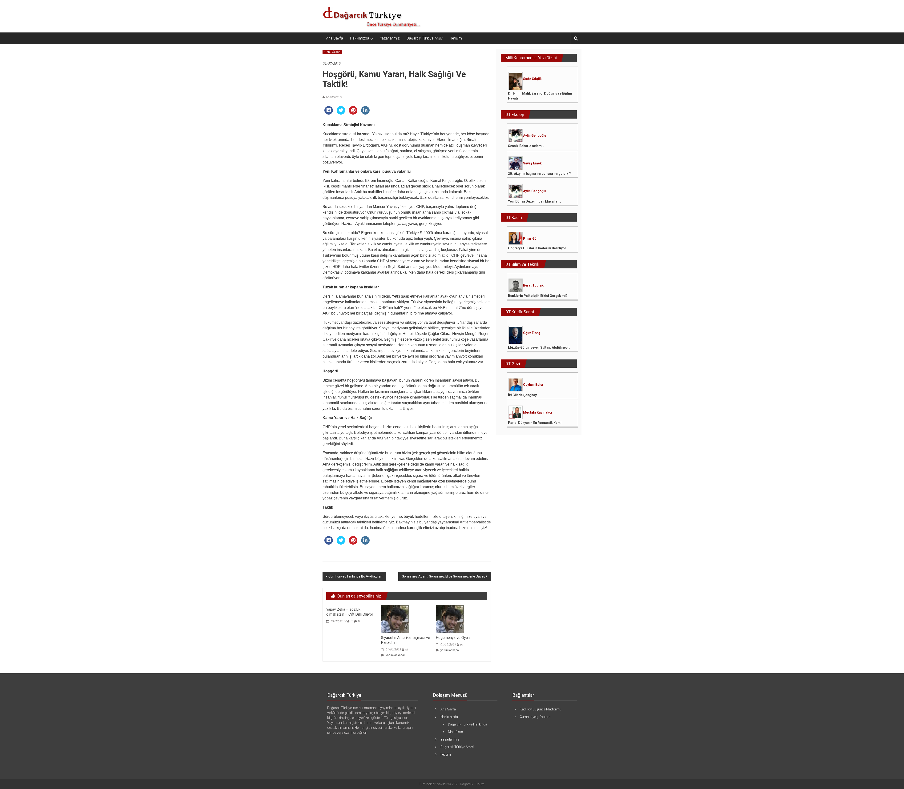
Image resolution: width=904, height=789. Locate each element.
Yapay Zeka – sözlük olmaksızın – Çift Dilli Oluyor (349, 612)
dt (352, 621)
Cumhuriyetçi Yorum (535, 717)
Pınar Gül (530, 238)
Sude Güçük (532, 79)
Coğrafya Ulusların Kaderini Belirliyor (537, 248)
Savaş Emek (532, 163)
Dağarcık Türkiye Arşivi (425, 38)
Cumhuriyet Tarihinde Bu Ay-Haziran (355, 576)
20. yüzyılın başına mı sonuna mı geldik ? (539, 173)
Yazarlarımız (390, 38)
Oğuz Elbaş (531, 333)
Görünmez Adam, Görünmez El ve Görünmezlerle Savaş (443, 576)
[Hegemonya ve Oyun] (450, 619)
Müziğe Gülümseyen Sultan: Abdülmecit (539, 347)
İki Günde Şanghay (522, 395)
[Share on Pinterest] (353, 113)
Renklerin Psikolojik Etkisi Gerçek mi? (538, 296)
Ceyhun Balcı (533, 385)
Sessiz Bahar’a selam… (526, 146)
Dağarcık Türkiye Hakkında (467, 724)
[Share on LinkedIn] (365, 113)
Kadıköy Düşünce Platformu (540, 709)
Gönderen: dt (334, 97)
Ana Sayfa (334, 38)
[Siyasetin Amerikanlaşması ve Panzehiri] (395, 619)
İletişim (456, 38)
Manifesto (455, 732)
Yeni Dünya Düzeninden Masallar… (534, 201)
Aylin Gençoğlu (534, 135)
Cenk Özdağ (332, 52)
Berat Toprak (533, 285)
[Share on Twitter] (341, 113)
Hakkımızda (359, 38)
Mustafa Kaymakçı (537, 412)
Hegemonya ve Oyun (453, 637)
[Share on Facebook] (328, 113)
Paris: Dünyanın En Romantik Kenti (534, 423)
